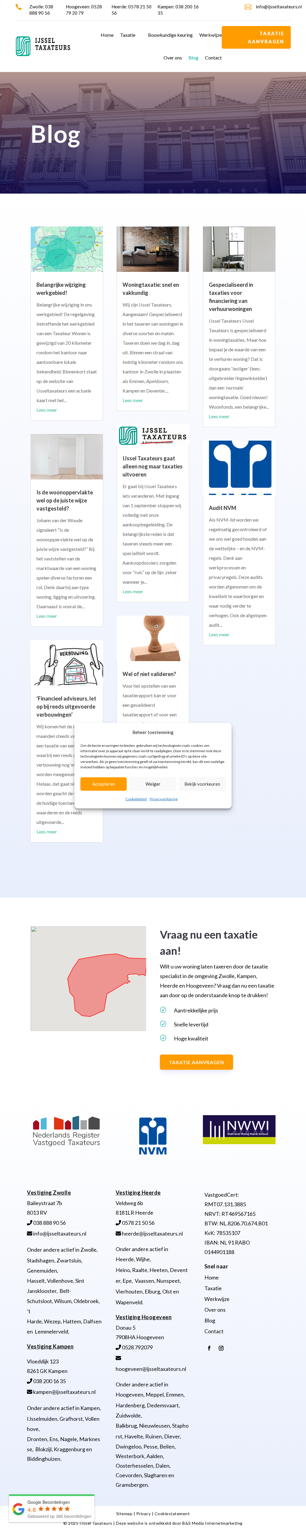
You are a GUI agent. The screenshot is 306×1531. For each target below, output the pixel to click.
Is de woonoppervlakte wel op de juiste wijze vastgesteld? (64, 500)
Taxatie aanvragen (266, 37)
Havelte (133, 1436)
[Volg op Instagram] (221, 1348)
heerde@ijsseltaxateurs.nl (152, 1233)
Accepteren (103, 784)
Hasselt (36, 1280)
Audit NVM (222, 508)
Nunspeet (168, 1280)
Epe (127, 1280)
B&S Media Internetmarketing (212, 1523)
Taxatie (127, 35)
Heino (123, 1270)
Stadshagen (40, 1260)
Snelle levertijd (191, 1024)
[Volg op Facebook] (209, 1348)
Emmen (174, 1394)
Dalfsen (92, 1321)
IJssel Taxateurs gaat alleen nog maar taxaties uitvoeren (153, 466)
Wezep (52, 1321)
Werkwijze (210, 35)
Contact (213, 57)
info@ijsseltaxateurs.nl (279, 6)
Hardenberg (130, 1405)
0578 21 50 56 (137, 1222)
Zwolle (88, 1249)
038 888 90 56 (49, 1222)
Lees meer (46, 410)
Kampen (90, 1408)
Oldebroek (86, 1301)
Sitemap (124, 1513)
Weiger (153, 784)
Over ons (172, 57)
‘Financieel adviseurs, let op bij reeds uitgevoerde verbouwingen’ (66, 706)
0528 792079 (137, 1347)
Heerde (125, 1259)
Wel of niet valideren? (149, 674)
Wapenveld (129, 1302)
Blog (193, 57)
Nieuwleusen (154, 1425)
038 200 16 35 (49, 1381)
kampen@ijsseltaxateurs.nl (64, 1392)
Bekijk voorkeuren (202, 784)
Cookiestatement (172, 1513)
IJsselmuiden (42, 1418)
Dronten (37, 1439)
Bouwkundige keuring (170, 35)
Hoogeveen (129, 1394)
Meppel (155, 1394)
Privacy (144, 1513)
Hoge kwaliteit (191, 1038)
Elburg (152, 1291)
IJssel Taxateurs (95, 1523)
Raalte (139, 1270)
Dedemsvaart (163, 1405)
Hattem (72, 1321)
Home (107, 35)
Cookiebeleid (136, 799)
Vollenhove (60, 1280)
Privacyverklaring (164, 799)
